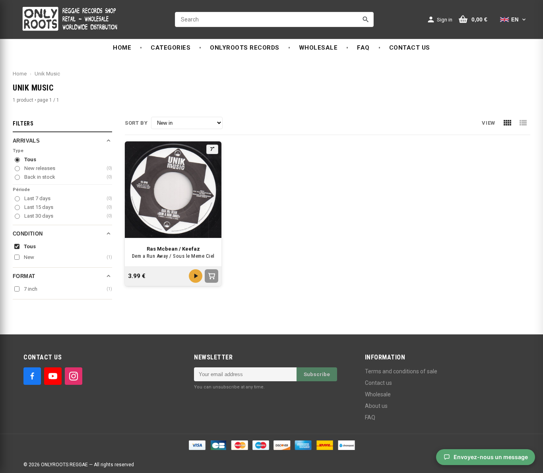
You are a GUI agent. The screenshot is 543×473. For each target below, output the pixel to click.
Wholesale (378, 394)
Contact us (378, 383)
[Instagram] (73, 376)
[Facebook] (32, 376)
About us (376, 406)
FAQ (370, 417)
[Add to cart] (211, 276)
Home (20, 74)
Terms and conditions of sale (401, 371)
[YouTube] (53, 376)
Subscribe (317, 374)
